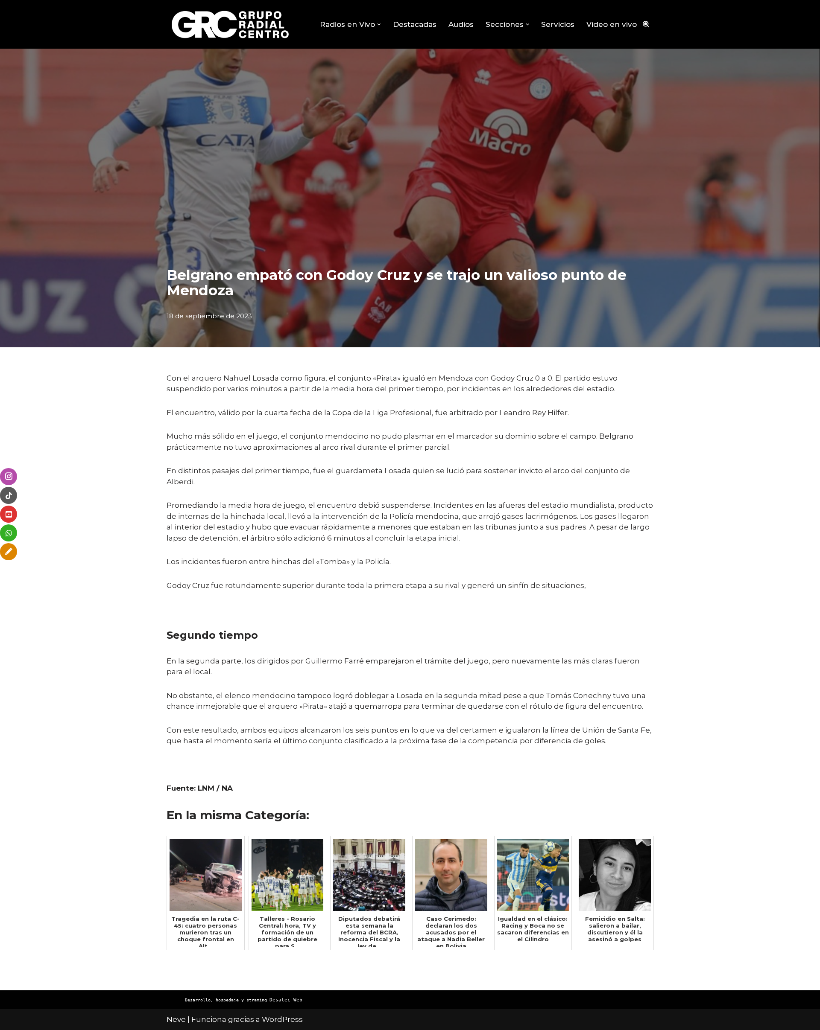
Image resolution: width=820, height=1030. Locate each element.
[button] (379, 24)
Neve (176, 1019)
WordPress (282, 1019)
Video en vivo (611, 24)
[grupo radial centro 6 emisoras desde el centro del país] (231, 24)
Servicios (557, 24)
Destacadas (414, 24)
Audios (461, 24)
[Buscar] (646, 24)
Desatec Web (285, 1000)
